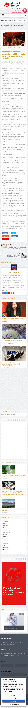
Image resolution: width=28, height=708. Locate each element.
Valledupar (5, 552)
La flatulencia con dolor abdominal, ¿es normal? (13, 255)
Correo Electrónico (22, 63)
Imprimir (14, 63)
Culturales (5, 521)
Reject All (14, 698)
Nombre (2, 667)
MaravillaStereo (11, 61)
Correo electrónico (6, 671)
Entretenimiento (7, 530)
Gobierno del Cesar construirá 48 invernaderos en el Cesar (14, 509)
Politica (5, 541)
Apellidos (17, 667)
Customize (13, 695)
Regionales (5, 543)
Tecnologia (5, 549)
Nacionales (13, 62)
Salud (4, 545)
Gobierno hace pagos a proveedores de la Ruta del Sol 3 (14, 476)
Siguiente (16, 253)
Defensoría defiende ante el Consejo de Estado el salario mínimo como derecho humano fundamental (12, 342)
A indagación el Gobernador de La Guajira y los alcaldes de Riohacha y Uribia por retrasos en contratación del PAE (17, 248)
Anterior (12, 244)
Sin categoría (6, 547)
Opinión (5, 538)
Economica (5, 525)
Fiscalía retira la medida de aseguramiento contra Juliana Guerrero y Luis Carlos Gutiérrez (13, 320)
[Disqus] (14, 389)
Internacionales (7, 62)
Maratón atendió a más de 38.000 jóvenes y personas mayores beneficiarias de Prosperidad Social (13, 364)
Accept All (13, 701)
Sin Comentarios (19, 62)
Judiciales (5, 534)
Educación (5, 527)
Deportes (5, 523)
